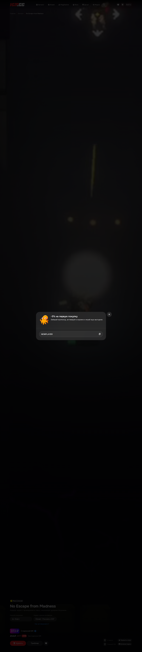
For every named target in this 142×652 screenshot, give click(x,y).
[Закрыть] (109, 314)
